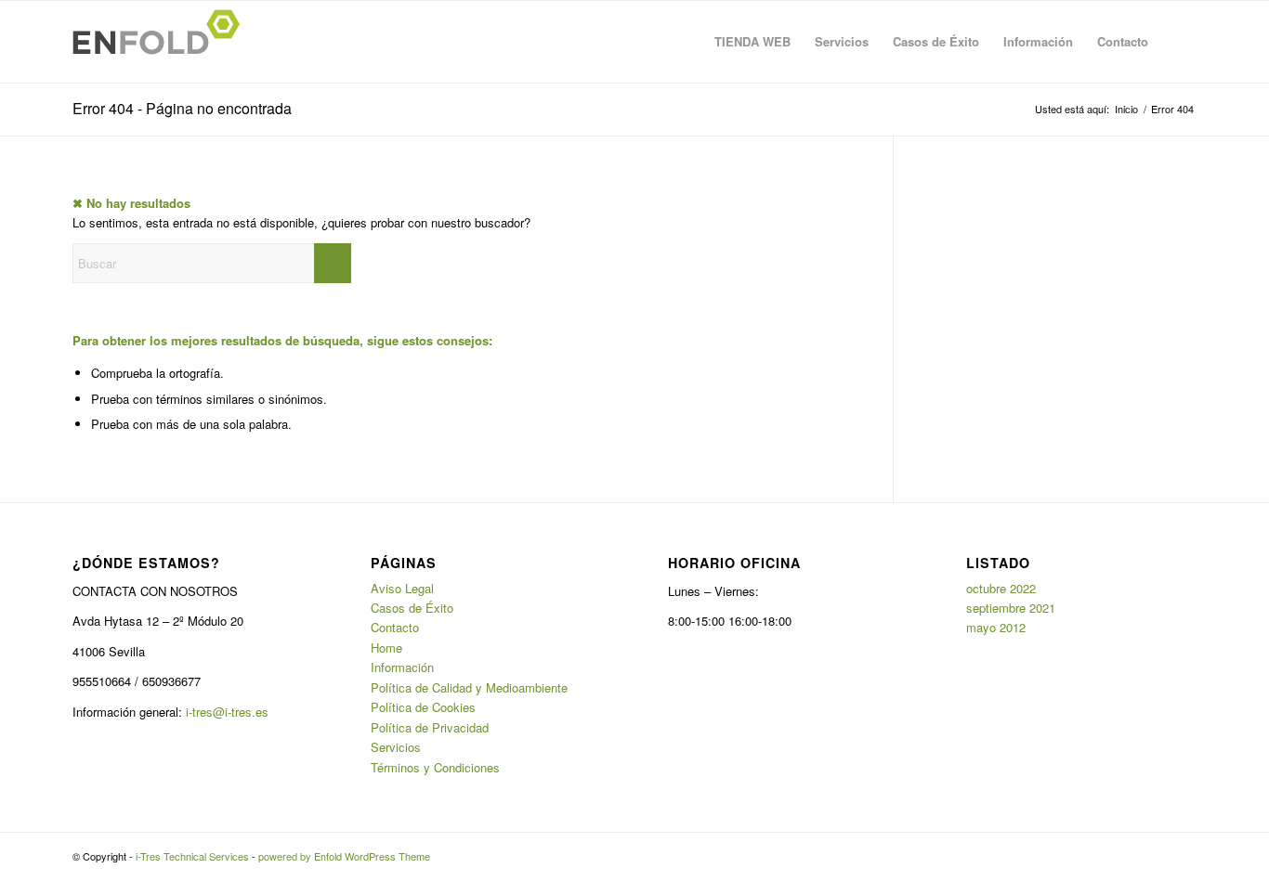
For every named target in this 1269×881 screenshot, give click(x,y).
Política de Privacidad (430, 727)
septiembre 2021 (1010, 607)
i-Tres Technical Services (192, 856)
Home (386, 647)
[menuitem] (752, 42)
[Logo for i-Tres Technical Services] (161, 42)
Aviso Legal (402, 588)
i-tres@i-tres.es (227, 711)
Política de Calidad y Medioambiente (469, 687)
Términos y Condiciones (435, 767)
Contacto (395, 627)
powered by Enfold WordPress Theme (344, 856)
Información (402, 667)
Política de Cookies (423, 707)
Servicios (396, 747)
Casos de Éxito (412, 607)
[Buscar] (1178, 42)
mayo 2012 (996, 627)
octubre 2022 (1001, 588)
